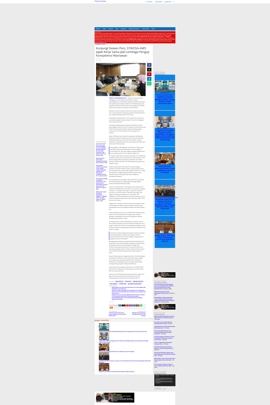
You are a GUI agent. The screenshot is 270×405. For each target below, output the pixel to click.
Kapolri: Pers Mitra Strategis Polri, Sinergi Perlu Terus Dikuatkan (128, 290)
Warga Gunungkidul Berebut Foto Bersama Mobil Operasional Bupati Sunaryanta (163, 332)
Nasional (172, 94)
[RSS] (111, 308)
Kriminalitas (170, 128)
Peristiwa (167, 234)
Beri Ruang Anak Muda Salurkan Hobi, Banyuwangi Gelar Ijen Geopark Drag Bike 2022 (164, 354)
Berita (162, 92)
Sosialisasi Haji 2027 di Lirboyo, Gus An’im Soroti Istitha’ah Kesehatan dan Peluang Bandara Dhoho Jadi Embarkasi (165, 204)
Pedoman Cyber (157, 389)
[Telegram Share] (149, 79)
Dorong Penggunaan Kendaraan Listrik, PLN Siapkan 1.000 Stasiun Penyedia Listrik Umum (164, 338)
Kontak (164, 389)
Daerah (161, 128)
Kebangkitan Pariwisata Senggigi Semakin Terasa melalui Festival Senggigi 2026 (135, 38)
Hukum (165, 128)
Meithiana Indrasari (138, 281)
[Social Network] (173, 2)
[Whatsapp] (149, 83)
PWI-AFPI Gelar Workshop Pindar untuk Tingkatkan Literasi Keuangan (116, 351)
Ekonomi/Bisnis (166, 94)
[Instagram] (130, 305)
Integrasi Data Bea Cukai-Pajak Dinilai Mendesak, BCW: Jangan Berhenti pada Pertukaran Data (131, 40)
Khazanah (170, 197)
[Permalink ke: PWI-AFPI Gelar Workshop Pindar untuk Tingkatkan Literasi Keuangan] (104, 346)
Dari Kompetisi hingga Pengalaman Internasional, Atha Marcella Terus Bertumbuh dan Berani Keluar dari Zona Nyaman (101, 183)
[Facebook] (120, 305)
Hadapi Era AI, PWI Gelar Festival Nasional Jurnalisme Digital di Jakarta (117, 371)
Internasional (164, 197)
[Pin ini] (149, 74)
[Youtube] (137, 305)
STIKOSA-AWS (122, 283)
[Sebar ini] (149, 65)
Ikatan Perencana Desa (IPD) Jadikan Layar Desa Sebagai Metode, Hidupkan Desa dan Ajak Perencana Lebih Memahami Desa (125, 33)
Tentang (164, 388)
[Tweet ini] (149, 70)
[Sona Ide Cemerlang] (100, 1)
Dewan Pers (128, 281)
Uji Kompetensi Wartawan (134, 283)
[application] (164, 380)
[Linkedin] (133, 305)
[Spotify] (140, 305)
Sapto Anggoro (113, 283)
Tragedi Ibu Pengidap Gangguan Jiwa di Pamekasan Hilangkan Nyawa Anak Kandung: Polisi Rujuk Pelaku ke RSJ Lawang (164, 135)
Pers (172, 165)
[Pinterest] (126, 305)
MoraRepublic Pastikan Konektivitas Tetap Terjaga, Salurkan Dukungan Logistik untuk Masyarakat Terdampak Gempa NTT (131, 35)
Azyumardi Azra (119, 281)
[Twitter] (123, 305)
